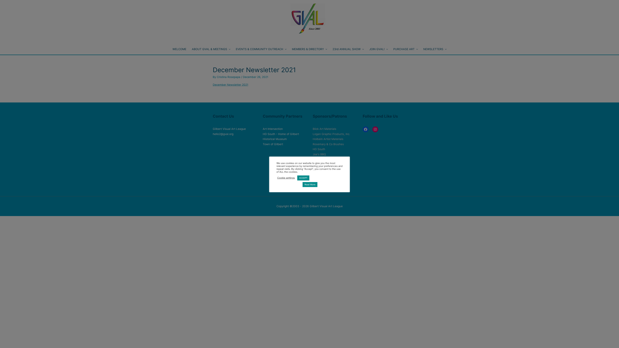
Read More (310, 184)
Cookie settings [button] (286, 177)
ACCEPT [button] (303, 178)
